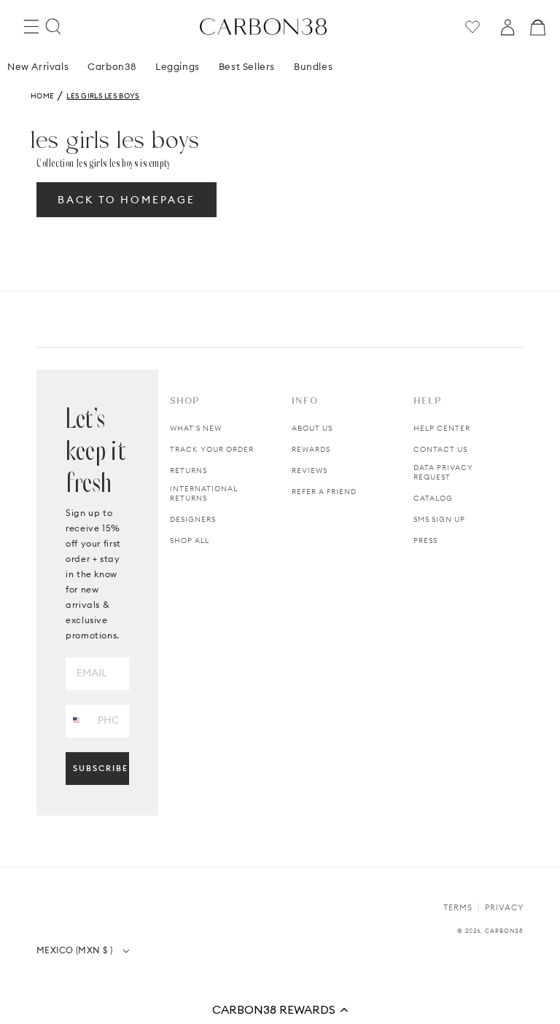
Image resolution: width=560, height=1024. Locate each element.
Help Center (441, 428)
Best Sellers (247, 66)
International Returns (204, 493)
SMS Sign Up (439, 519)
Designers (193, 519)
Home (42, 96)
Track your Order (212, 449)
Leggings (177, 66)
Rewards (311, 449)
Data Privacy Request (443, 472)
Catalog (433, 498)
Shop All (189, 540)
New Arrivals (38, 66)
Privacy (504, 907)
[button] (280, 1009)
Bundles (313, 66)
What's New (196, 428)
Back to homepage (126, 199)
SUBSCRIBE (100, 768)
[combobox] (76, 720)
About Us (312, 428)
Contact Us (440, 449)
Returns (188, 470)
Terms (457, 907)
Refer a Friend (324, 491)
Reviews (309, 470)
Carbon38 (112, 66)
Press (425, 540)
